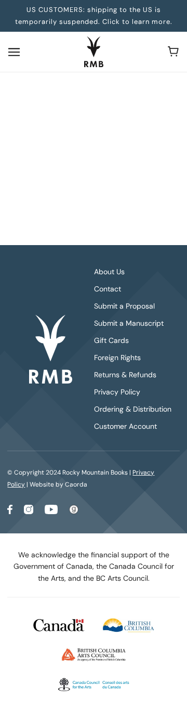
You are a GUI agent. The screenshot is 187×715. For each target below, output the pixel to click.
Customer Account (125, 426)
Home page (117, 185)
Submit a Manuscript (129, 323)
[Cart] (173, 51)
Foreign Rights (117, 357)
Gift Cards (111, 340)
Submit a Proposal (124, 306)
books (125, 197)
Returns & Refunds (125, 374)
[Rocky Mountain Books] (93, 51)
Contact (107, 288)
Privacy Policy (117, 392)
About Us (109, 271)
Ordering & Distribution (132, 409)
